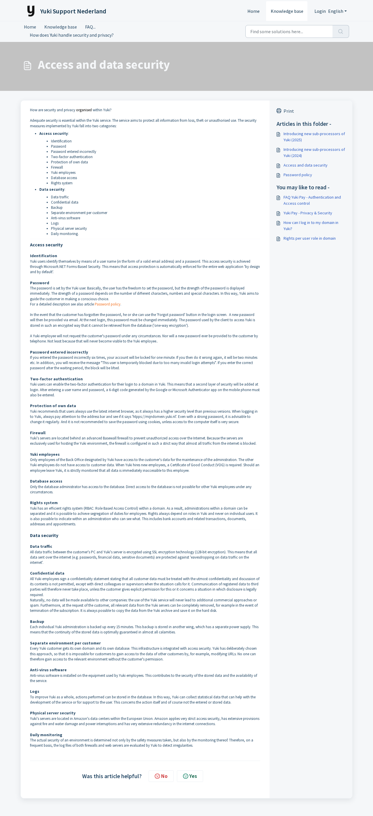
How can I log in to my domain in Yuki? (311, 225)
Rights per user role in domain (310, 238)
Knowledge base (287, 11)
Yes (193, 776)
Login (320, 11)
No (164, 776)
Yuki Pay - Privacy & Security (308, 213)
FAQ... (90, 27)
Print (289, 111)
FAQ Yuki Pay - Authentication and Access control (312, 200)
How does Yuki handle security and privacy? (72, 35)
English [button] (335, 11)
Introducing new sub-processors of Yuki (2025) (314, 136)
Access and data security (306, 165)
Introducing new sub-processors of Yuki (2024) (314, 152)
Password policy (107, 304)
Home (253, 11)
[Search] (340, 31)
